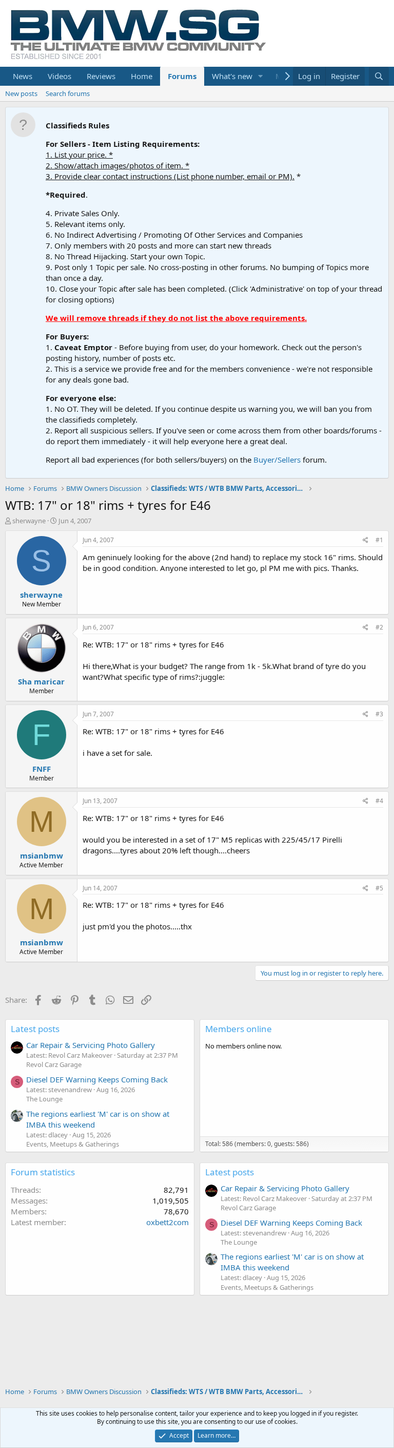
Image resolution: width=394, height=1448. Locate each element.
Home (141, 76)
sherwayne (29, 520)
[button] (260, 76)
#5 (379, 888)
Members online (238, 1029)
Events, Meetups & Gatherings (72, 1144)
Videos (59, 76)
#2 (379, 627)
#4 (379, 800)
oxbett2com (167, 1222)
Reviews (101, 76)
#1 (379, 540)
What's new (232, 76)
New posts (21, 93)
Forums (182, 76)
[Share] (365, 540)
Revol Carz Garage (54, 1064)
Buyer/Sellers (277, 459)
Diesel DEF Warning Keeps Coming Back (97, 1079)
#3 (379, 714)
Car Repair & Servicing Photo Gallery (90, 1045)
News (22, 76)
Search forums (68, 93)
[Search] (379, 76)
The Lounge (44, 1098)
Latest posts (35, 1029)
